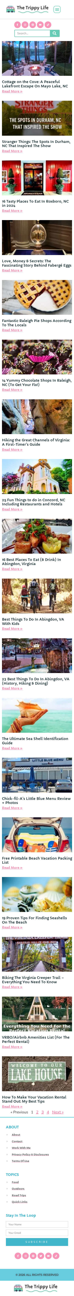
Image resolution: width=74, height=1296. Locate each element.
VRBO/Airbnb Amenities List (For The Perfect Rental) (36, 1039)
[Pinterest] (32, 24)
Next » (58, 1111)
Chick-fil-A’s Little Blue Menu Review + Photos (36, 800)
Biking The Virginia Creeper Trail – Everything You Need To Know (33, 979)
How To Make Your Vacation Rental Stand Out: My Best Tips (34, 1099)
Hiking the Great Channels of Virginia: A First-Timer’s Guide (36, 442)
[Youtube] (40, 24)
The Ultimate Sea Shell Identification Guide (35, 740)
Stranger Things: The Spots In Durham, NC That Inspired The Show (36, 143)
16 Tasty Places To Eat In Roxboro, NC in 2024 (35, 203)
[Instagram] (25, 24)
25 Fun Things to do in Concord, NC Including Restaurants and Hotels (33, 502)
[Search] (54, 33)
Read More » (12, 91)
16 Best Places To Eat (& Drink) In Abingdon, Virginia (31, 561)
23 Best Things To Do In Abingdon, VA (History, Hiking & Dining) (35, 681)
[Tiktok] (48, 24)
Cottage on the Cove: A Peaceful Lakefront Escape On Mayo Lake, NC (35, 84)
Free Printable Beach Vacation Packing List (37, 860)
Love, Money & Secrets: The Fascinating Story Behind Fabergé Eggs (36, 263)
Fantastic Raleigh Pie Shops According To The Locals (36, 322)
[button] (57, 9)
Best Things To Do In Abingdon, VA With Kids (33, 621)
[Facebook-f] (17, 24)
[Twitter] (40, 1256)
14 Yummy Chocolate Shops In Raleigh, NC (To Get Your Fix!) (37, 382)
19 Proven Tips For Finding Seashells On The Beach (34, 920)
